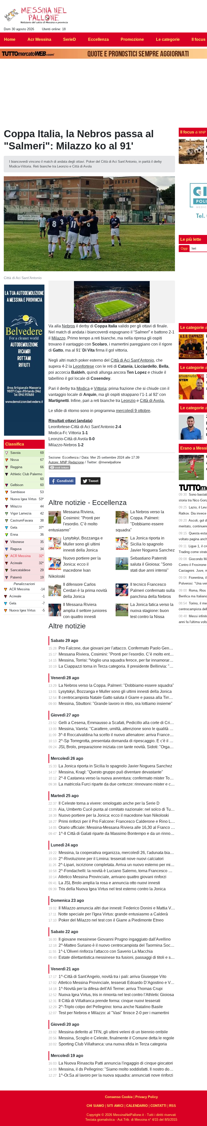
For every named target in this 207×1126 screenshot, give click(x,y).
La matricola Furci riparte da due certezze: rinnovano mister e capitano (121, 784)
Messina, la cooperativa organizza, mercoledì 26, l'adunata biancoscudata (125, 852)
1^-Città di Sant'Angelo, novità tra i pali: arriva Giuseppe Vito (112, 976)
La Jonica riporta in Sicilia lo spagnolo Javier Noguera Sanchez (152, 544)
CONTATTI (158, 1106)
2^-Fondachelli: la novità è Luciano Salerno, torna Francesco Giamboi (121, 871)
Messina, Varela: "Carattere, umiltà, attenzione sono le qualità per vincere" (125, 729)
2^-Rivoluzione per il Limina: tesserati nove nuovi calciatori (111, 859)
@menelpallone (109, 462)
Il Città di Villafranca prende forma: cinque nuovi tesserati (109, 1001)
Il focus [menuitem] (198, 39)
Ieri (194, 248)
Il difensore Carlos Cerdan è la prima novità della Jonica (85, 590)
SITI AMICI (115, 1106)
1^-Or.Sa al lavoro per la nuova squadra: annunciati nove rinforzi (116, 1075)
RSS (172, 1106)
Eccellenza (70, 457)
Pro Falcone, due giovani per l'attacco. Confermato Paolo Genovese (119, 648)
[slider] (100, 319)
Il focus (187, 132)
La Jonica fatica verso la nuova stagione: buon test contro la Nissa (151, 610)
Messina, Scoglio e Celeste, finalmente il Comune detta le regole (116, 1038)
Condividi (64, 481)
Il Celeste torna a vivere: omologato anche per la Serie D (109, 803)
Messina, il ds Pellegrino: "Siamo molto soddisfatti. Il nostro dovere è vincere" (127, 1069)
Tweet (92, 481)
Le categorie (192, 327)
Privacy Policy (146, 1097)
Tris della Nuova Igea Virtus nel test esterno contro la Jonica (112, 889)
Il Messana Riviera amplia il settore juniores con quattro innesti (85, 610)
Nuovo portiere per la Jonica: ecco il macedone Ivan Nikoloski (114, 815)
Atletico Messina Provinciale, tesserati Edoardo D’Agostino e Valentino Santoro (129, 982)
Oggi (184, 248)
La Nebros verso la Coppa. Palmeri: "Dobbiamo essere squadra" (116, 685)
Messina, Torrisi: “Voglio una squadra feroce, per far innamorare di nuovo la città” (130, 660)
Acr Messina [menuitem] (39, 39)
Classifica (14, 444)
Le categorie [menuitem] (168, 39)
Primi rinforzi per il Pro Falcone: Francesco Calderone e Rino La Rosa (121, 821)
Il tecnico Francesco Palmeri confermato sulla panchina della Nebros (152, 590)
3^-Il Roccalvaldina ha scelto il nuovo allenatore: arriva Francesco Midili (122, 735)
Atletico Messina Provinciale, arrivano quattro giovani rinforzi (112, 877)
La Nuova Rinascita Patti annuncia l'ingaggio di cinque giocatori (116, 1063)
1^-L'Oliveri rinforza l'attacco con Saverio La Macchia (105, 951)
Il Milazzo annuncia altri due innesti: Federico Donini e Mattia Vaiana (120, 908)
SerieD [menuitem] (69, 39)
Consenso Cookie (119, 1097)
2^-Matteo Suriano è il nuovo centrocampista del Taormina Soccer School (124, 945)
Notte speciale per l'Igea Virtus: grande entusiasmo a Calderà (113, 914)
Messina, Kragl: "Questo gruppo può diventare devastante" (111, 772)
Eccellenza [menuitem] (98, 39)
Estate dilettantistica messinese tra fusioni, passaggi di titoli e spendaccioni (126, 957)
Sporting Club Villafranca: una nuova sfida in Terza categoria (113, 1044)
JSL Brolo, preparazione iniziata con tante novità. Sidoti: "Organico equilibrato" (129, 747)
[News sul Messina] (36, 15)
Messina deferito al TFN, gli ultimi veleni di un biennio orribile (113, 1032)
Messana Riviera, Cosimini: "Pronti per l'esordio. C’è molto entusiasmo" (122, 654)
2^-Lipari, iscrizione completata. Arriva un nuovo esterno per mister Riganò (124, 865)
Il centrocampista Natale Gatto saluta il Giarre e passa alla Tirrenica (119, 697)
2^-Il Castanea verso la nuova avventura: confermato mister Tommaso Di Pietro (129, 778)
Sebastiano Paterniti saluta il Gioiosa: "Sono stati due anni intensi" (151, 564)
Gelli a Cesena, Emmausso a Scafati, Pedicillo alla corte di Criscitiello (121, 723)
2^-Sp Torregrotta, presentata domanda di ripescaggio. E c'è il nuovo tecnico (126, 741)
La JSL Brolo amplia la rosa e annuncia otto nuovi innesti (109, 883)
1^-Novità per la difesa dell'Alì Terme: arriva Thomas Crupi (111, 988)
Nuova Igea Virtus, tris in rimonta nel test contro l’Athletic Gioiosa (116, 995)
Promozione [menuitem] (132, 39)
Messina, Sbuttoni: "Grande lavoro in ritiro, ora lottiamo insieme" (115, 703)
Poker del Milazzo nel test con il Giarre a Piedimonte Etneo (111, 920)
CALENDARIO (137, 1106)
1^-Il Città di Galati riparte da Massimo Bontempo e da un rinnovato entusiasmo (129, 833)
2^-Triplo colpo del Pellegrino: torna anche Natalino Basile (111, 1007)
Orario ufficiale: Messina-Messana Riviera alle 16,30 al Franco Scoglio (122, 827)
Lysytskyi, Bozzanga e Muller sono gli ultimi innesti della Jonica (83, 544)
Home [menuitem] (9, 39)
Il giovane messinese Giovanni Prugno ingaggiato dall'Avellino (115, 939)
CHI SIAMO (95, 1106)
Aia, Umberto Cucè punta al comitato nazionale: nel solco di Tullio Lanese (124, 809)
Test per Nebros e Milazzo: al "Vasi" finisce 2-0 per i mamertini (114, 1013)
